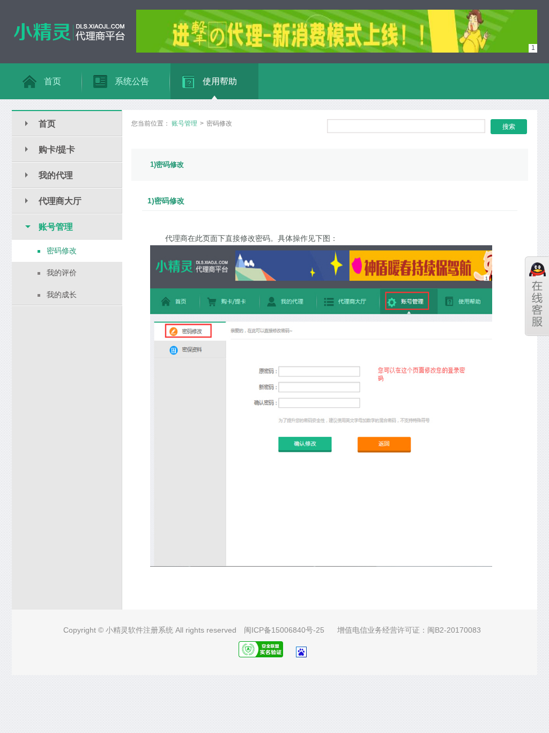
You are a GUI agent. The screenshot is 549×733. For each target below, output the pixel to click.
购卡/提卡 (57, 149)
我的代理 (56, 175)
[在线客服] (537, 296)
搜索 (508, 126)
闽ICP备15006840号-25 (284, 630)
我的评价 (62, 272)
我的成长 (62, 294)
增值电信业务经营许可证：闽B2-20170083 (409, 630)
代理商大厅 (60, 201)
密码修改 (62, 250)
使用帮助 (220, 81)
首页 (52, 81)
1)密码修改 (167, 164)
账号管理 (56, 226)
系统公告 (132, 81)
